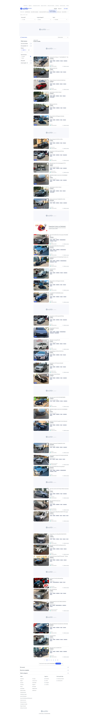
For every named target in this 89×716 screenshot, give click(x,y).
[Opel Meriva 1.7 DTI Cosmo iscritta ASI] (51, 367)
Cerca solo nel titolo (24, 43)
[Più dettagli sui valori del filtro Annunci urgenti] (27, 62)
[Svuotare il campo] (34, 19)
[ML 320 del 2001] (51, 273)
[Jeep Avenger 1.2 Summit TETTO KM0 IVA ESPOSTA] (51, 460)
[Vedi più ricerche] (68, 12)
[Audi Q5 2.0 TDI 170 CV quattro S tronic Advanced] (51, 426)
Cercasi (23, 58)
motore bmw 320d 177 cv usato (44, 11)
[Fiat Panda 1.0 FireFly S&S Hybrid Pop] (51, 583)
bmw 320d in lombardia (34, 11)
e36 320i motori (27, 11)
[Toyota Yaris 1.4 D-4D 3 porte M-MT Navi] (51, 156)
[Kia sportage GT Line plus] (51, 333)
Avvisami (58, 663)
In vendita (23, 56)
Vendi (66, 8)
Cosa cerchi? (23, 17)
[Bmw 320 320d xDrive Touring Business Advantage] (51, 628)
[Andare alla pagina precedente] (45, 660)
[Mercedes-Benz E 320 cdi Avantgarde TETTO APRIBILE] (51, 168)
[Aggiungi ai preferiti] (47, 58)
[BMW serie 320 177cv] (51, 73)
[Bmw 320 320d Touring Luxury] (51, 505)
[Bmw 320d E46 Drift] (51, 594)
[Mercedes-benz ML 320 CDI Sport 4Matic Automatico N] (51, 493)
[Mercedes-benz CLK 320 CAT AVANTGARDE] (51, 402)
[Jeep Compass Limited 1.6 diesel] (51, 97)
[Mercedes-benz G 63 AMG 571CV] (51, 652)
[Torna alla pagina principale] (26, 9)
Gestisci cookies (22, 690)
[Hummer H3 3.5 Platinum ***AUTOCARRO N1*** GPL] (51, 62)
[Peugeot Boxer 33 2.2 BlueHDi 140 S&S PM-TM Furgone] (51, 538)
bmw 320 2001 (64, 11)
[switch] (30, 43)
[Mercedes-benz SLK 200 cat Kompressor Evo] (51, 550)
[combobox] (28, 19)
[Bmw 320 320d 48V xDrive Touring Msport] (51, 250)
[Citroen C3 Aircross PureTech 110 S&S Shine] (51, 85)
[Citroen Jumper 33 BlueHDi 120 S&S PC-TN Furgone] (51, 516)
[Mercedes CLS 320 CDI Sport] (51, 379)
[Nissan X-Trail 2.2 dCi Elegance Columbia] (51, 121)
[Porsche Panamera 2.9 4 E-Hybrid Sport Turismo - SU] (51, 262)
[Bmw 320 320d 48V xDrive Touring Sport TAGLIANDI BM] (51, 239)
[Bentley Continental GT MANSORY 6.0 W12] (51, 204)
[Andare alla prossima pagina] (58, 660)
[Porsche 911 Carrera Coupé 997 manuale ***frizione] (51, 561)
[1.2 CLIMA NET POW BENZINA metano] (51, 297)
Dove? (54, 17)
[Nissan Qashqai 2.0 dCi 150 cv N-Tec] (51, 144)
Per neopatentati (24, 45)
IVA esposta (23, 60)
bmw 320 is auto (58, 11)
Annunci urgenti (23, 62)
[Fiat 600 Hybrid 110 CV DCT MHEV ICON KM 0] (51, 606)
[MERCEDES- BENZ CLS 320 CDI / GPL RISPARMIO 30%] (51, 180)
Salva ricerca (24, 37)
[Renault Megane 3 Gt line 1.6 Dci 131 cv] (51, 356)
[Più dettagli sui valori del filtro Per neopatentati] (27, 45)
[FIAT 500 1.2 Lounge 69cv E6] (51, 344)
